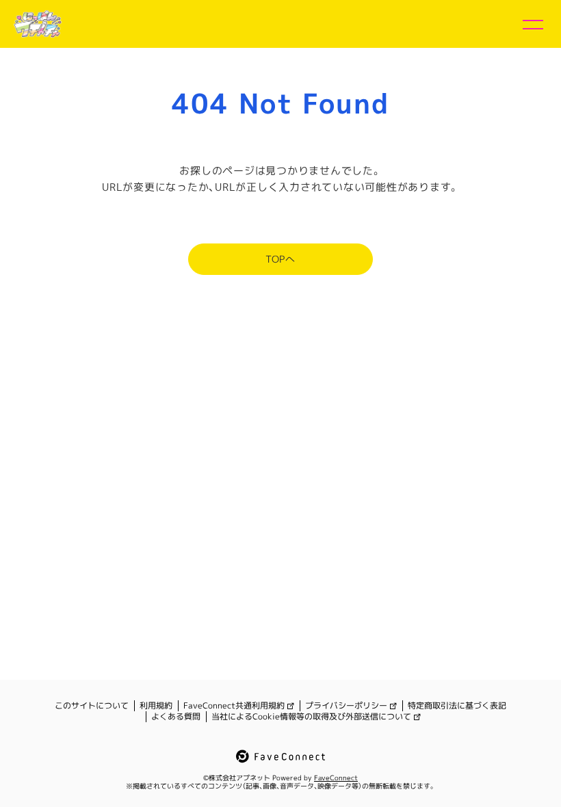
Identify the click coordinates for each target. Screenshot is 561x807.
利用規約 (156, 705)
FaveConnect (336, 777)
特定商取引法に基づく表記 (457, 705)
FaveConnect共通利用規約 (234, 705)
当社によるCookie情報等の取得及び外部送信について (311, 716)
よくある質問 (175, 716)
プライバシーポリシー (346, 705)
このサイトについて (92, 705)
